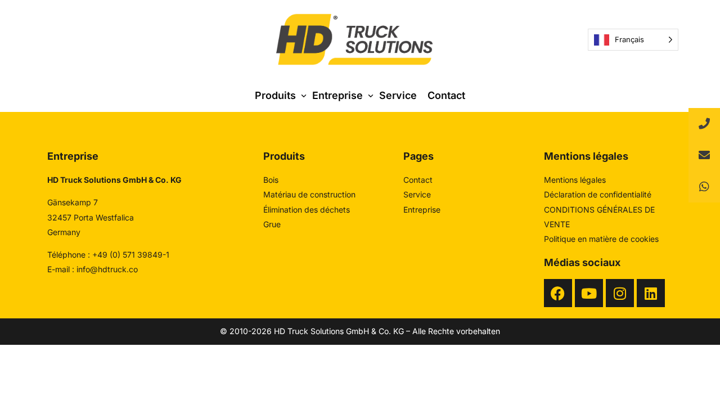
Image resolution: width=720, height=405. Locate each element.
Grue (272, 224)
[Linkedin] (651, 293)
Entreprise (421, 209)
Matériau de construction (309, 194)
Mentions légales (575, 179)
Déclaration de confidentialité (597, 194)
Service (417, 194)
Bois (270, 179)
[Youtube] (589, 293)
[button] (704, 186)
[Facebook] (558, 293)
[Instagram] (620, 293)
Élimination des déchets (306, 209)
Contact (418, 179)
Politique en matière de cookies (601, 239)
